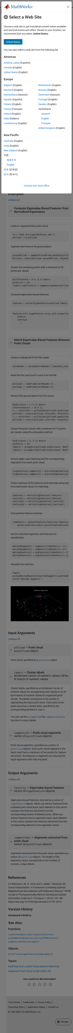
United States (11, 72)
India (6, 145)
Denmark (8, 90)
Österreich (43, 94)
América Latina (12, 62)
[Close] (68, 6)
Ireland (7, 113)
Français (45, 123)
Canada (8, 67)
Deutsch (45, 113)
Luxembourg (10, 123)
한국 (6, 174)
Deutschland (10, 94)
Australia (8, 141)
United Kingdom (46, 128)
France (7, 109)
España (8, 99)
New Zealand (10, 150)
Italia (6, 118)
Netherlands (44, 85)
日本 (6, 169)
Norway (42, 90)
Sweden (42, 104)
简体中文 (11, 160)
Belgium (8, 85)
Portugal (43, 99)
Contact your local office (36, 185)
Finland (8, 104)
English (45, 118)
